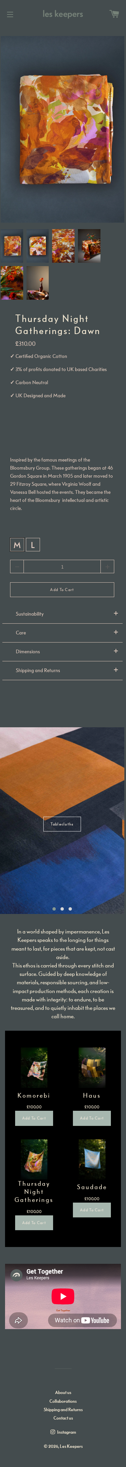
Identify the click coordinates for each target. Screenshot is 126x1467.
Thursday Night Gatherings (33, 1191)
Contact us (63, 1418)
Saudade (92, 1187)
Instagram (66, 1432)
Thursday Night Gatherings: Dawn (57, 325)
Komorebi (33, 1095)
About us (63, 1392)
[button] (54, 909)
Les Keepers (71, 1446)
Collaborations (63, 1401)
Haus (92, 1095)
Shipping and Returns (63, 1410)
